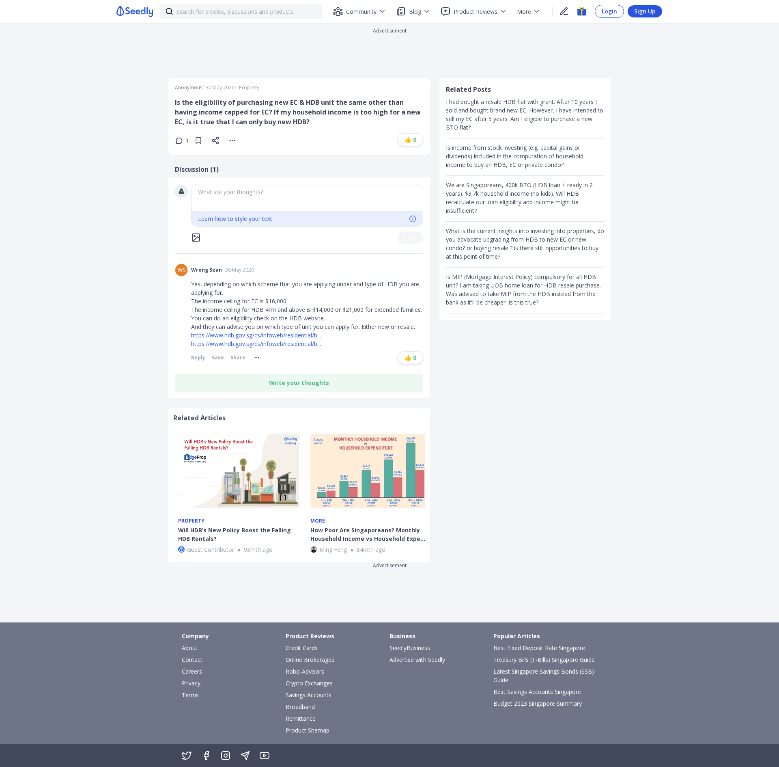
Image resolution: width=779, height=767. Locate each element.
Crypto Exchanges (309, 683)
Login (609, 11)
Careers (192, 671)
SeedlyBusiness (410, 648)
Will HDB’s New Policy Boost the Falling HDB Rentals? (234, 534)
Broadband (300, 707)
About (190, 648)
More (317, 521)
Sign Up (645, 11)
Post (410, 237)
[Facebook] (206, 756)
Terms (190, 695)
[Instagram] (225, 756)
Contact (192, 659)
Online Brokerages (310, 659)
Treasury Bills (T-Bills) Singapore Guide (544, 659)
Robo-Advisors (305, 671)
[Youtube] (264, 756)
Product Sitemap (307, 730)
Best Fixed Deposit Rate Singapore (539, 648)
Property (249, 87)
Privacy (191, 683)
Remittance (301, 718)
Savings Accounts (308, 695)
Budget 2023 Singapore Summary (537, 703)
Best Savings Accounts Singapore (537, 692)
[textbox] (307, 197)
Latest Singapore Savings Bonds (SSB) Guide (543, 676)
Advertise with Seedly (417, 659)
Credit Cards (302, 648)
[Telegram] (245, 756)
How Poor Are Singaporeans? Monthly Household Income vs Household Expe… (367, 534)
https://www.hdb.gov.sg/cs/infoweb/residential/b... (256, 335)
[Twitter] (187, 756)
